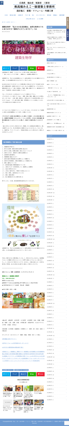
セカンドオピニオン (40, 15)
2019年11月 (50, 278)
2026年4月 (50, 146)
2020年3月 (50, 264)
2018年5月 (50, 317)
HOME (6, 15)
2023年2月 (50, 185)
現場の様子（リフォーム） (54, 88)
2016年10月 (50, 364)
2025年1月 (50, 164)
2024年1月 (50, 178)
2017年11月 (50, 332)
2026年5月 (50, 142)
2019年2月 (50, 296)
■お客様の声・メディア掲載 (54, 119)
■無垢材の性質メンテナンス (54, 112)
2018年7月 (50, 310)
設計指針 (49, 15)
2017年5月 (50, 339)
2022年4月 (50, 210)
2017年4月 (50, 342)
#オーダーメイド (24, 343)
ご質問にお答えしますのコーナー (55, 66)
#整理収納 (11, 347)
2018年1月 (50, 324)
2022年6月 (50, 207)
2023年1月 (50, 189)
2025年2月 (50, 160)
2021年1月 (50, 235)
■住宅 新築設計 (52, 80)
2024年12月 (50, 167)
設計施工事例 (13, 15)
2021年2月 (50, 232)
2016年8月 (50, 371)
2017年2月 (50, 349)
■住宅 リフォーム (52, 84)
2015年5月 (50, 396)
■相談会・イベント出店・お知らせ (55, 130)
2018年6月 (50, 314)
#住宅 (3, 343)
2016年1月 (50, 385)
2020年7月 (50, 253)
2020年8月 (50, 249)
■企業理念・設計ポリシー (8, 370)
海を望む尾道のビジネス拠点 (54, 77)
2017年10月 (50, 335)
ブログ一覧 (27, 15)
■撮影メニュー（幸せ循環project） (55, 123)
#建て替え (20, 347)
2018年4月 (50, 321)
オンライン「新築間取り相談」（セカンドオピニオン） (56, 96)
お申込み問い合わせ (30, 18)
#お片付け (5, 347)
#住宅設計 (16, 343)
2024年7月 (50, 174)
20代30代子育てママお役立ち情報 (55, 100)
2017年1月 (50, 353)
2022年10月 (50, 199)
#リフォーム (9, 343)
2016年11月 (50, 360)
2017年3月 (50, 346)
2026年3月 (50, 149)
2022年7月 (50, 203)
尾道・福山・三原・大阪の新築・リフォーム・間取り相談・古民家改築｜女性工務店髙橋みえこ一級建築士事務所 (36, 421)
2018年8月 (50, 307)
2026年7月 (50, 139)
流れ (33, 15)
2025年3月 (50, 157)
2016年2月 (50, 381)
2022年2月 (50, 217)
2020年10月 (50, 246)
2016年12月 (50, 357)
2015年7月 (50, 389)
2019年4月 (50, 289)
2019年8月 (50, 282)
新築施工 (55, 15)
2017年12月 (50, 328)
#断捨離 (4, 339)
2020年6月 (50, 257)
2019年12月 (50, 274)
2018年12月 (50, 303)
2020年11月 (50, 242)
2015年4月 (50, 399)
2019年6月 (50, 285)
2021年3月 (50, 228)
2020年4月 (50, 260)
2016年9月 (50, 367)
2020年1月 (50, 271)
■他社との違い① (51, 63)
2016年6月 (50, 378)
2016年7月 (50, 374)
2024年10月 (50, 171)
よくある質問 (40, 18)
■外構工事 (50, 70)
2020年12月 (50, 239)
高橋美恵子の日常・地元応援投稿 (22, 370)
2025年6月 (50, 153)
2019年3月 (50, 292)
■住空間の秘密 (51, 109)
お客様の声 (20, 15)
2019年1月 (50, 299)
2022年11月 (50, 196)
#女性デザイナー (12, 339)
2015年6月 (50, 392)
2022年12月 (50, 192)
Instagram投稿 (51, 73)
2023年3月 (50, 182)
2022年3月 (50, 214)
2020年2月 (50, 267)
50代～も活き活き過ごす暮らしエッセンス (56, 104)
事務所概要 (61, 15)
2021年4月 (50, 224)
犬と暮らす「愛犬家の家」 (54, 91)
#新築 (15, 347)
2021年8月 (50, 221)
